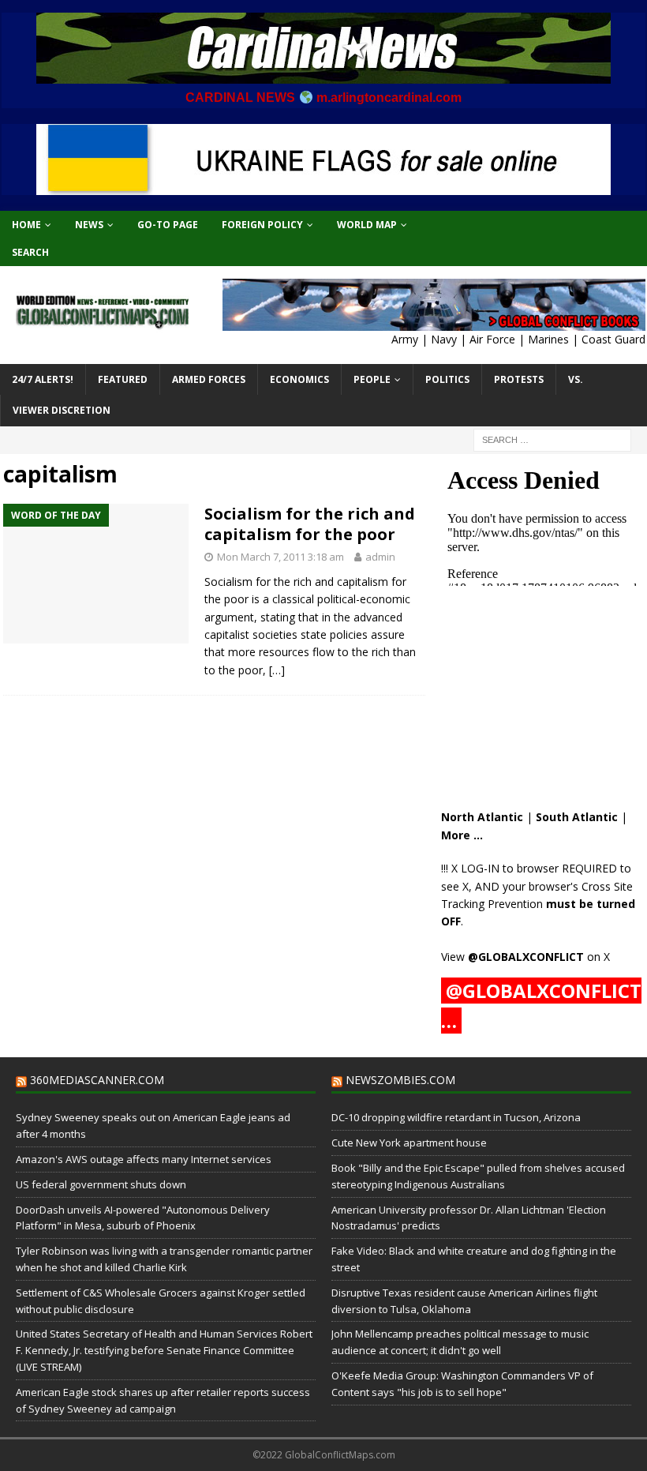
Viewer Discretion (61, 410)
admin (380, 557)
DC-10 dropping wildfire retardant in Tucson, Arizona (456, 1117)
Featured (123, 379)
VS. (575, 379)
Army (404, 339)
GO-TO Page (167, 224)
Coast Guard (613, 339)
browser (538, 868)
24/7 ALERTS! (42, 379)
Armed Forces (208, 379)
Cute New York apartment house (409, 1142)
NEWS (89, 224)
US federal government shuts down (101, 1184)
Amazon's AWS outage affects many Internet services (143, 1159)
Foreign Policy (262, 224)
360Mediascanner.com (97, 1079)
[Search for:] (552, 438)
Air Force (492, 339)
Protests (519, 379)
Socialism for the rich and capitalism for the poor (309, 524)
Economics (299, 379)
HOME (26, 224)
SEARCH (30, 252)
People (372, 379)
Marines (548, 339)
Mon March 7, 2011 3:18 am (280, 557)
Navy (444, 339)
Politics (447, 379)
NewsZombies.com (400, 1079)
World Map (367, 224)
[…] (277, 669)
